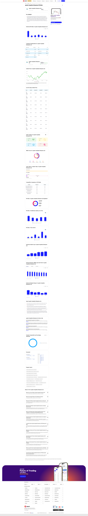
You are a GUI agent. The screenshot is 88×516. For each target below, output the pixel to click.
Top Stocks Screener (27, 501)
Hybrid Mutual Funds (27, 499)
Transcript (41, 358)
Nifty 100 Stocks (46, 493)
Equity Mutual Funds (47, 497)
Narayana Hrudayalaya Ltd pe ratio (31, 380)
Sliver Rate (36, 503)
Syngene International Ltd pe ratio (31, 384)
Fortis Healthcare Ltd (29, 190)
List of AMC (26, 497)
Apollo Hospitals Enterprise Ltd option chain (32, 375)
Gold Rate (26, 503)
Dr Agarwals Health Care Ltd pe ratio (31, 386)
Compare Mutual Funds (47, 501)
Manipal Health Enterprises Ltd (29, 187)
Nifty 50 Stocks (36, 493)
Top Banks (36, 501)
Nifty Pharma (26, 493)
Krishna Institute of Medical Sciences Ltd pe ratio (32, 382)
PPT (40, 361)
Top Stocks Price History (47, 495)
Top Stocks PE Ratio (27, 495)
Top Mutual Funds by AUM (37, 497)
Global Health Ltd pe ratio (39, 380)
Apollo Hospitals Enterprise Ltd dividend (31, 369)
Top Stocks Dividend (37, 495)
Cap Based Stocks (56, 501)
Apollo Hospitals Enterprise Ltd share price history (33, 371)
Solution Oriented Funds (37, 499)
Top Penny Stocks (56, 495)
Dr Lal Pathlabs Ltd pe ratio (42, 382)
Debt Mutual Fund (56, 497)
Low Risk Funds (46, 499)
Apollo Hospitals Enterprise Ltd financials (32, 373)
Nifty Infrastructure (57, 493)
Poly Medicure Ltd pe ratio (39, 384)
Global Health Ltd (29, 193)
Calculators (56, 499)
